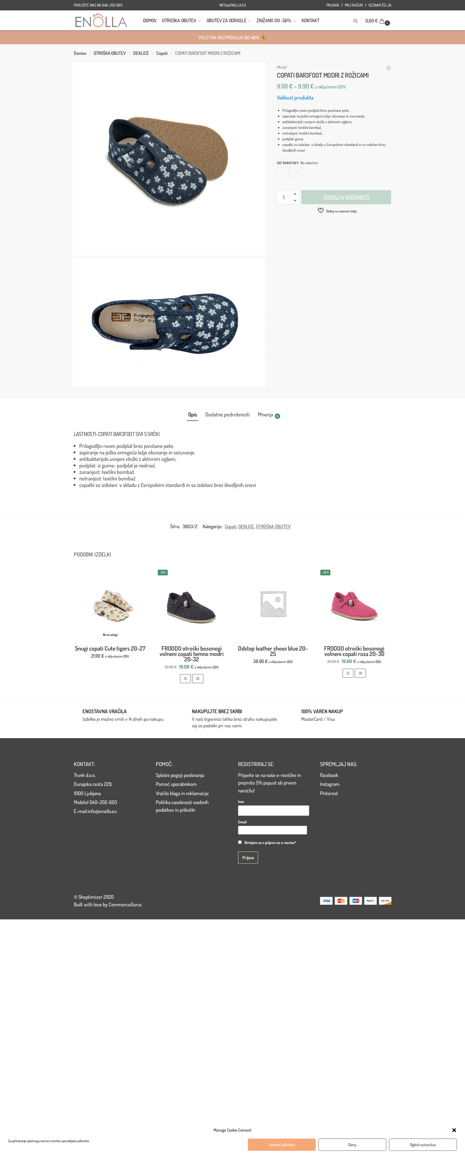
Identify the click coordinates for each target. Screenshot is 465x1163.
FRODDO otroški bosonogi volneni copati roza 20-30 (354, 650)
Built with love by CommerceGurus (108, 904)
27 (282, 172)
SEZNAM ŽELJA (379, 5)
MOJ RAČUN (354, 5)
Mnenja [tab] (268, 414)
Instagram (330, 784)
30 (360, 673)
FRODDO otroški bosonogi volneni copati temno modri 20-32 (192, 653)
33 (296, 172)
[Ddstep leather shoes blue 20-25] (273, 603)
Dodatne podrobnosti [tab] (227, 414)
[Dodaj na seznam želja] (140, 574)
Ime (241, 801)
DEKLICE (141, 53)
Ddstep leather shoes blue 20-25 (273, 650)
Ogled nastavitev (423, 1144)
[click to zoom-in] (169, 158)
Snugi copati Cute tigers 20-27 (110, 648)
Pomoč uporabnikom (176, 784)
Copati (161, 53)
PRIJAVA (332, 5)
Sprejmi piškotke (282, 1144)
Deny (352, 1144)
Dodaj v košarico (346, 197)
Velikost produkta (295, 97)
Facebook (329, 775)
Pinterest (329, 793)
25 (185, 678)
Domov (80, 53)
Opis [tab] (192, 414)
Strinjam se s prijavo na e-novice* (270, 842)
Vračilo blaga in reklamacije (182, 793)
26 (198, 678)
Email (242, 822)
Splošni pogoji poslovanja (180, 775)
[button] (454, 1130)
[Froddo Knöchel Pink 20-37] (388, 68)
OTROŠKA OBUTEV (110, 53)
